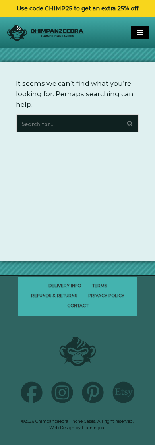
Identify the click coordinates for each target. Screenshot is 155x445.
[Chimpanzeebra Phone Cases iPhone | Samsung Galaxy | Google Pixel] (45, 32)
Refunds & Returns (54, 295)
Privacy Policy (106, 295)
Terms (99, 285)
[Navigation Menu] (140, 32)
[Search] (130, 123)
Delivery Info (64, 285)
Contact (77, 305)
